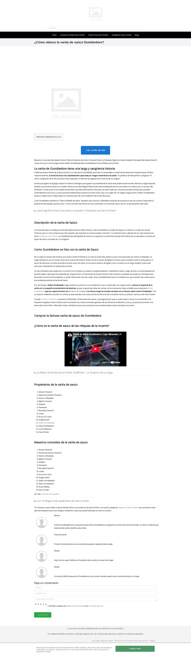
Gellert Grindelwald (46, 423)
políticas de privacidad (75, 606)
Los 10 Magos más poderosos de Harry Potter (63, 500)
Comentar (43, 615)
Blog (137, 35)
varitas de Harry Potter (48, 236)
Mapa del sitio (143, 641)
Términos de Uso (96, 606)
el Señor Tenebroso (49, 299)
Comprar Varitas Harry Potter (72, 35)
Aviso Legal (95, 641)
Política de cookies (106, 641)
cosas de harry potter (50, 494)
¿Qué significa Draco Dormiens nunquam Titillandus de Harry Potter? (76, 210)
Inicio (54, 35)
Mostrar (56, 137)
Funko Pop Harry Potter (98, 35)
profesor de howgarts (78, 291)
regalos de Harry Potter (128, 507)
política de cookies (69, 649)
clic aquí (100, 649)
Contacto (152, 641)
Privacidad (130, 641)
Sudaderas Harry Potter (121, 35)
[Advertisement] (95, 61)
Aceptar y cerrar (135, 648)
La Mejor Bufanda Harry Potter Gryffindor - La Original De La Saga (75, 372)
